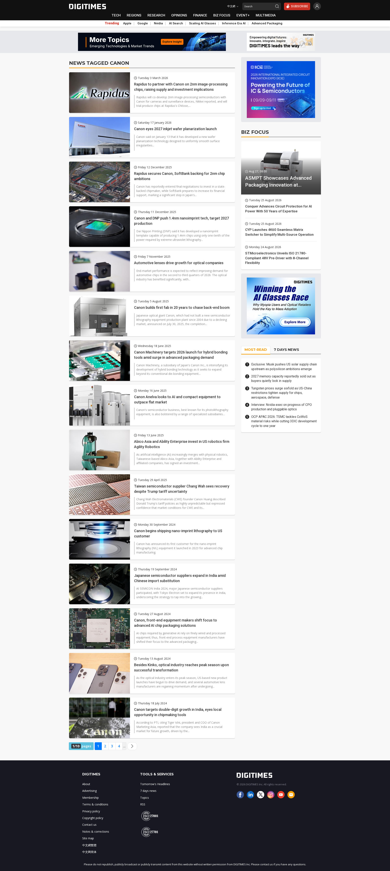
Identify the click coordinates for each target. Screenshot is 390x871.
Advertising (89, 791)
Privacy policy (91, 811)
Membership (90, 798)
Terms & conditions (95, 804)
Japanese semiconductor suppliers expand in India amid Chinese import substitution (180, 578)
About (86, 784)
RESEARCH (156, 15)
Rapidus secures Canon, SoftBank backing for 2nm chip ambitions (179, 176)
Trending (112, 23)
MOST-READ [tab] (256, 350)
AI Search (176, 23)
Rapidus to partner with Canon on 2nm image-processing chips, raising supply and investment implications (181, 86)
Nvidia (158, 23)
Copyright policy (92, 818)
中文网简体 (89, 852)
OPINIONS (179, 15)
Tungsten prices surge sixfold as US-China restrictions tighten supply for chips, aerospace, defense (281, 392)
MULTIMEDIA (266, 15)
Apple (127, 23)
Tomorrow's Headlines (155, 784)
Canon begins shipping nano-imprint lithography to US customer (178, 533)
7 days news (148, 791)
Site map (88, 838)
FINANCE (200, 15)
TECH (116, 15)
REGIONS (134, 15)
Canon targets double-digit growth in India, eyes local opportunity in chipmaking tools (177, 712)
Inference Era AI (234, 23)
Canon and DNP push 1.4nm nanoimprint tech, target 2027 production (181, 220)
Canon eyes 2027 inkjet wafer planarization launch (175, 129)
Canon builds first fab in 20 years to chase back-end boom (182, 307)
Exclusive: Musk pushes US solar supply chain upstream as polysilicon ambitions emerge (284, 366)
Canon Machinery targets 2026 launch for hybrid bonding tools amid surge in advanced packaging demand (181, 354)
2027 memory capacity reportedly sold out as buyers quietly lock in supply (283, 378)
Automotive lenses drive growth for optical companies (178, 263)
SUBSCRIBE (299, 6)
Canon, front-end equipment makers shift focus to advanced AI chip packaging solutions (175, 622)
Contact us (89, 825)
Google (143, 23)
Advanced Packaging (267, 23)
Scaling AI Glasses (202, 23)
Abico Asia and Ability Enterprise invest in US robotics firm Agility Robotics (181, 444)
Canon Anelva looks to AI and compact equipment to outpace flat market (177, 399)
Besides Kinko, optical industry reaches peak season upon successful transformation (181, 667)
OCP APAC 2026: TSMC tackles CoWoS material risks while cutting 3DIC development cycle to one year (284, 421)
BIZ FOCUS (221, 15)
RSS (142, 804)
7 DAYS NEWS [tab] (286, 350)
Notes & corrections (95, 831)
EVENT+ (243, 15)
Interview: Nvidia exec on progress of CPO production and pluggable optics (281, 407)
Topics (144, 798)
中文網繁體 (89, 845)
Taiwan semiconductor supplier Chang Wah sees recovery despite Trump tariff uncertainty (181, 488)
